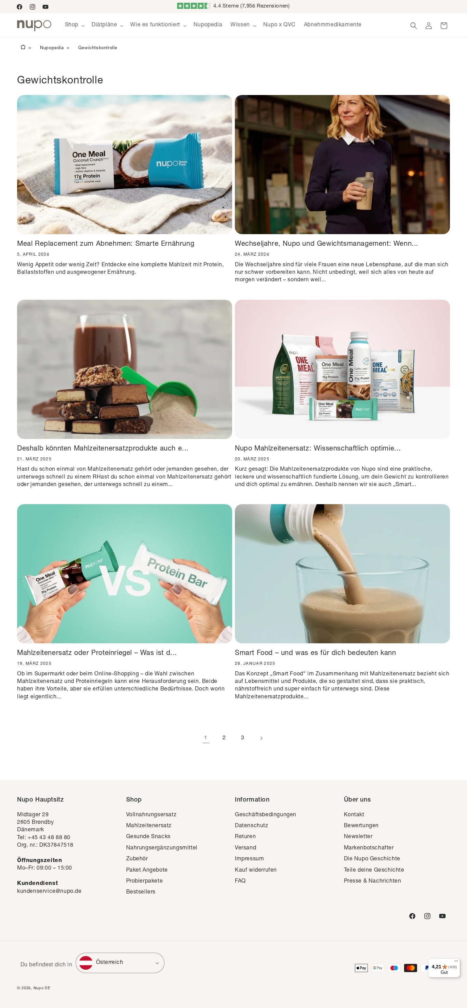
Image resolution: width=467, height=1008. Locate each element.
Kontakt (354, 815)
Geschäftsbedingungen (265, 815)
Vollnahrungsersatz (151, 815)
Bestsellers (141, 892)
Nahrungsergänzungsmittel (162, 848)
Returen (245, 837)
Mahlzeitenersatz (149, 826)
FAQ (240, 881)
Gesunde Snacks (148, 837)
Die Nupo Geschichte (372, 859)
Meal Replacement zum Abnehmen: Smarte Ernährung (105, 244)
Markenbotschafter (369, 848)
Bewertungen (361, 826)
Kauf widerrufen (256, 870)
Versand (245, 848)
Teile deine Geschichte (374, 870)
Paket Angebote (147, 870)
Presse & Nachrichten (372, 881)
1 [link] (206, 738)
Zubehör (137, 859)
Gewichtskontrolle (97, 48)
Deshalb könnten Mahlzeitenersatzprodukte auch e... (103, 449)
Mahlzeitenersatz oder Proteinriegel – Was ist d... (97, 653)
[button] (74, 25)
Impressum (249, 859)
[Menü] (456, 962)
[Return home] (23, 48)
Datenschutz (251, 826)
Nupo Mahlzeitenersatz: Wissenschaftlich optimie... (318, 449)
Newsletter (358, 837)
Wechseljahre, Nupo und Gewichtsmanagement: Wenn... (326, 244)
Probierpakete (144, 881)
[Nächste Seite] (261, 738)
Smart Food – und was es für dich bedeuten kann (315, 653)
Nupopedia (52, 48)
